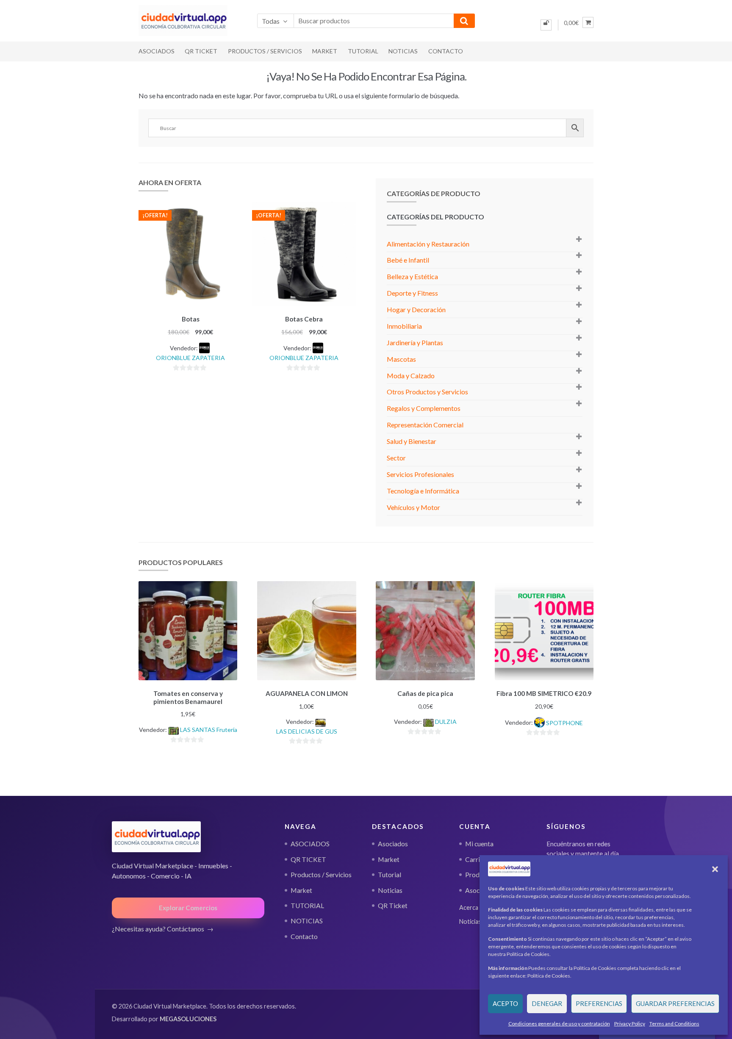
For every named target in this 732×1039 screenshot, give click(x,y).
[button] (715, 869)
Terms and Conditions (674, 1023)
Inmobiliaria (404, 326)
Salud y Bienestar (411, 441)
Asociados (393, 844)
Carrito (475, 859)
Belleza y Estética (412, 276)
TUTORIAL (363, 51)
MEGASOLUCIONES (188, 1018)
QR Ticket (393, 905)
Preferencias (599, 1003)
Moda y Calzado (411, 375)
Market (324, 51)
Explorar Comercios (188, 908)
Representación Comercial (425, 425)
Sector (396, 458)
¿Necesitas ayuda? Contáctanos (158, 929)
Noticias (390, 890)
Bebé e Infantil (408, 260)
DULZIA (446, 721)
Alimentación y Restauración (428, 244)
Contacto (445, 51)
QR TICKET (201, 51)
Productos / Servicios (265, 51)
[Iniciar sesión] (546, 24)
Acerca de (472, 907)
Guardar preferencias (675, 1003)
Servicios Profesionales (420, 474)
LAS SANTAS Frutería (208, 729)
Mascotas (401, 359)
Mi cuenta (479, 844)
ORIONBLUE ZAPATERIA (190, 357)
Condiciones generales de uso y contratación (559, 1023)
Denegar (547, 1003)
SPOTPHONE (564, 722)
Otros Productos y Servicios (427, 392)
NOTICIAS (403, 51)
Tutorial (389, 874)
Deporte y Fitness (412, 293)
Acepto (505, 1003)
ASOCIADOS (157, 51)
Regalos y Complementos (423, 408)
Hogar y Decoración (416, 309)
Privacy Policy (629, 1023)
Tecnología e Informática (423, 491)
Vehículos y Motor (413, 507)
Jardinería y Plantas (415, 342)
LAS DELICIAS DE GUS (306, 731)
